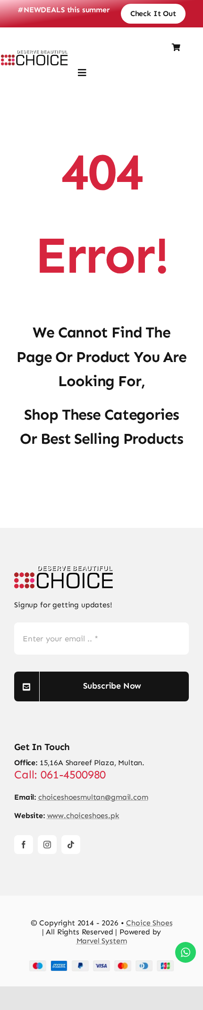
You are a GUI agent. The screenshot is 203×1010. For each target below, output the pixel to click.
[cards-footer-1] (101, 963)
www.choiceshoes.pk (83, 815)
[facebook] (23, 844)
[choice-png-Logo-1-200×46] (34, 53)
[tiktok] (70, 844)
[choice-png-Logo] (63, 569)
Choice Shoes (149, 922)
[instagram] (47, 844)
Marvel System (101, 940)
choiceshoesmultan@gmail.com (93, 797)
